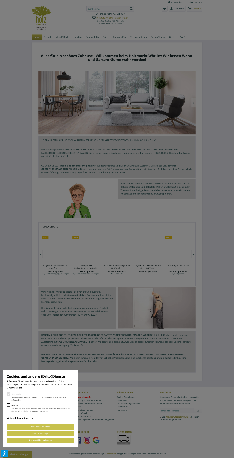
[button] (4, 453)
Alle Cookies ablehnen (40, 427)
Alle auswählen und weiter (40, 440)
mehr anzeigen (15, 388)
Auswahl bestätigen (40, 434)
